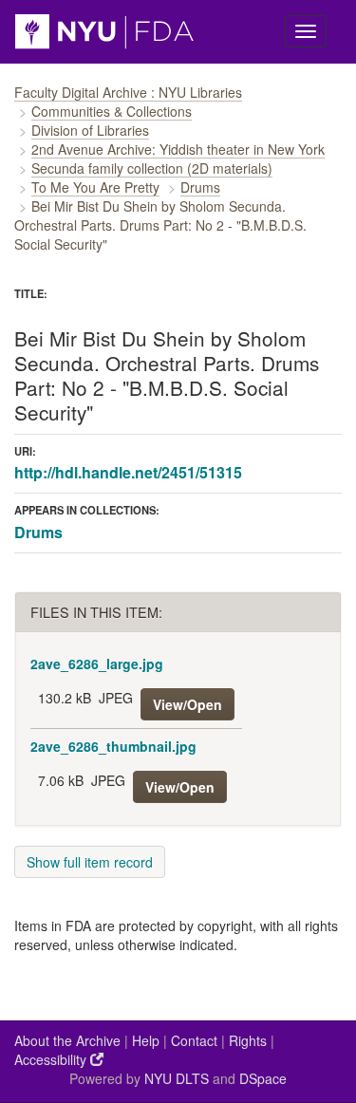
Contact (194, 1040)
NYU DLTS (176, 1078)
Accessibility (52, 1059)
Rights (248, 1040)
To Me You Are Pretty (95, 187)
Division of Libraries (90, 130)
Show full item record (90, 861)
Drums (200, 187)
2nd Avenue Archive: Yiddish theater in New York (178, 149)
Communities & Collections (111, 111)
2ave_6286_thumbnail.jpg (113, 746)
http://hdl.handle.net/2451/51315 (128, 472)
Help (145, 1040)
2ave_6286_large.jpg (96, 663)
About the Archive (67, 1040)
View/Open (187, 704)
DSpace (263, 1078)
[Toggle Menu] (306, 31)
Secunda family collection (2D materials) (151, 168)
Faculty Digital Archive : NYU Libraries (128, 92)
